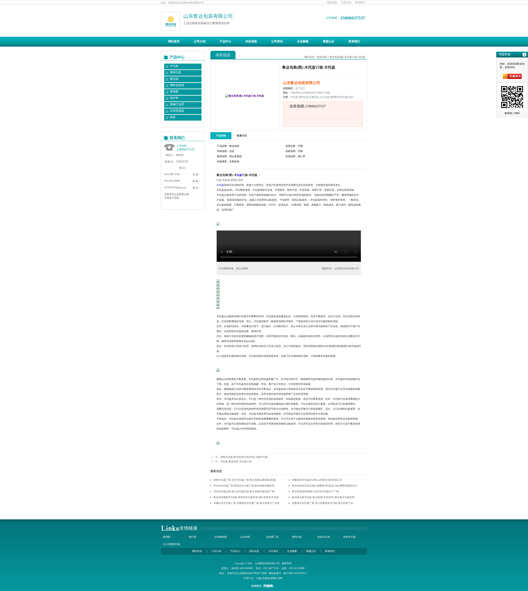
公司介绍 (346, 2)
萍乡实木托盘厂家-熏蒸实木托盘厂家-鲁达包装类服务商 (244, 485)
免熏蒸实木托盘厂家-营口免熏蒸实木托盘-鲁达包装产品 (322, 503)
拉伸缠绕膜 (220, 536)
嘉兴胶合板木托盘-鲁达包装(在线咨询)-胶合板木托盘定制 (323, 497)
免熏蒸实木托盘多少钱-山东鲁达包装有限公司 (317, 479)
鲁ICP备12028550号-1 (295, 573)
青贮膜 (192, 536)
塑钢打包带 (177, 104)
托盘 (239, 175)
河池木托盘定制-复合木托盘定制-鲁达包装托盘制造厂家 (244, 491)
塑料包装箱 (177, 85)
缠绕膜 (174, 91)
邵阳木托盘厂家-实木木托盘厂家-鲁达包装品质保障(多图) (244, 479)
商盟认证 (328, 41)
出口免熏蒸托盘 (171, 544)
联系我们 (360, 2)
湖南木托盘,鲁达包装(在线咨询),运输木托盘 (244, 457)
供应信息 (332, 2)
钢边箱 (174, 78)
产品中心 (225, 41)
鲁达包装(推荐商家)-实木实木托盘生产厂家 (315, 491)
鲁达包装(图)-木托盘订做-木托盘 (347, 57)
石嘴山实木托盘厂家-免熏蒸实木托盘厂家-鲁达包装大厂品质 (246, 503)
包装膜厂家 (272, 536)
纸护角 (174, 98)
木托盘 (174, 66)
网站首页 (174, 41)
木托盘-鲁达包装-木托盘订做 (236, 461)
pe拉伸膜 (245, 536)
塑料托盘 (175, 72)
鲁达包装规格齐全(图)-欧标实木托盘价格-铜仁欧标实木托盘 (246, 497)
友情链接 (188, 528)
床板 (173, 117)
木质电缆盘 (177, 110)
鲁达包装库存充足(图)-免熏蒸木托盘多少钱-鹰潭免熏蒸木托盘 (324, 486)
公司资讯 (277, 41)
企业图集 (303, 41)
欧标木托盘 (324, 536)
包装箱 (226, 180)
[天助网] (264, 586)
